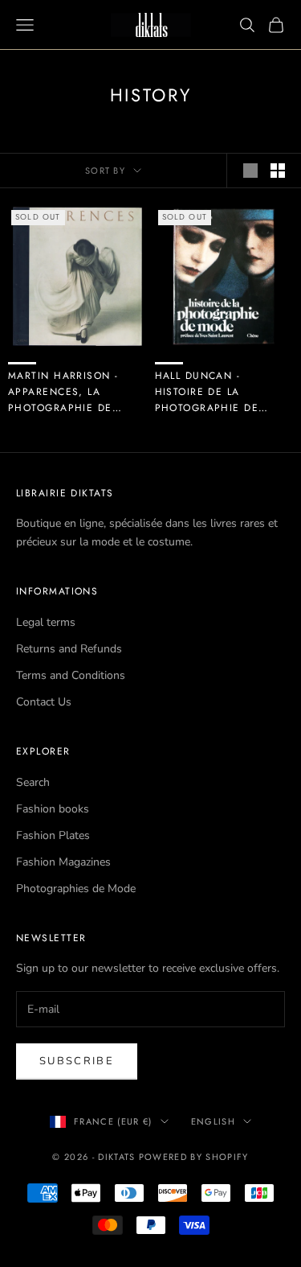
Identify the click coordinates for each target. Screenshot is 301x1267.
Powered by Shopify (194, 1156)
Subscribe (76, 1061)
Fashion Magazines (63, 862)
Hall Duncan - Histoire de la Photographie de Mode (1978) (207, 392)
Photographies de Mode (76, 888)
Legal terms (45, 622)
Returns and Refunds (69, 648)
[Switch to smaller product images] (277, 170)
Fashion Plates (53, 835)
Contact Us (43, 702)
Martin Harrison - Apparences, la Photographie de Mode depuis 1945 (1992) (63, 392)
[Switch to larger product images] (250, 170)
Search (33, 782)
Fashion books (52, 809)
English (213, 1121)
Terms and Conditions (70, 675)
